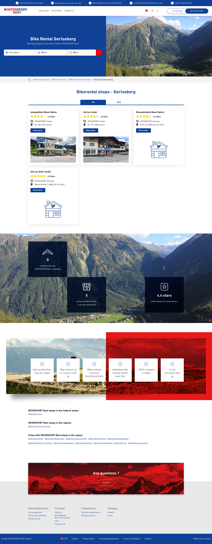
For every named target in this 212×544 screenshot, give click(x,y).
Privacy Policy (34, 519)
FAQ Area (106, 483)
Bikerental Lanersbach (138, 443)
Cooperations (88, 508)
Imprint (75, 539)
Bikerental (29, 79)
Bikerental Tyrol (59, 80)
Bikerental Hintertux (97, 439)
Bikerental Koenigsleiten (118, 439)
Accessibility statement (109, 539)
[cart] (157, 11)
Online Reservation (38, 508)
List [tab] (93, 102)
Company (60, 508)
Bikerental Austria (41, 80)
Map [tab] (119, 102)
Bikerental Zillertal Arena (80, 80)
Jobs (57, 521)
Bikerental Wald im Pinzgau (40, 443)
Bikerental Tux (120, 443)
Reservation (38, 130)
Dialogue (112, 508)
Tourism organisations (90, 512)
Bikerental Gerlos (35, 439)
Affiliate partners (88, 516)
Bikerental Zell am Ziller (76, 439)
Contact (110, 512)
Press (110, 516)
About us (58, 512)
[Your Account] (152, 11)
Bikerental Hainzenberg (64, 443)
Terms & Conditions (131, 539)
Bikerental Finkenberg (103, 443)
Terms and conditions (37, 516)
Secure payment (35, 512)
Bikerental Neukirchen (54, 439)
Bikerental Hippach (83, 443)
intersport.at (60, 524)
